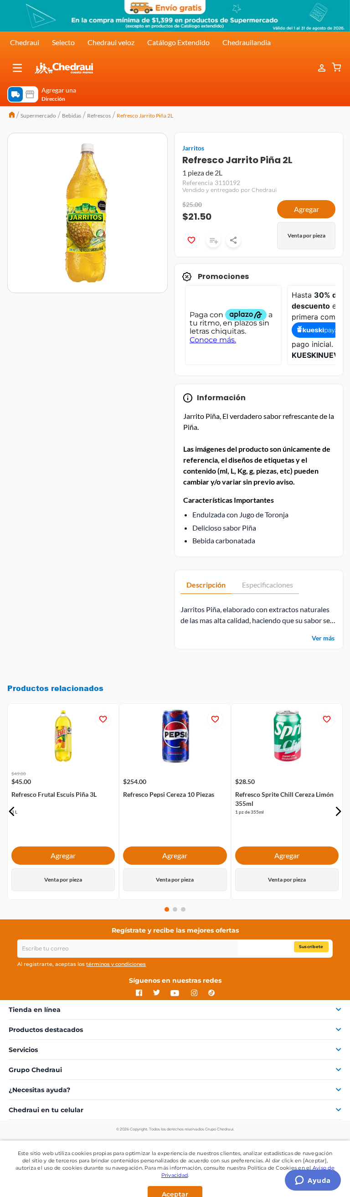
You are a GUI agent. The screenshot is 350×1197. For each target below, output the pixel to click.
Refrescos (99, 115)
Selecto (63, 42)
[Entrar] (317, 68)
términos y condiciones (116, 964)
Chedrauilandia (246, 42)
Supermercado (38, 115)
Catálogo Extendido (178, 42)
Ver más (323, 638)
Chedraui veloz (111, 42)
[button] (17, 68)
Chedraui (24, 42)
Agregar (306, 209)
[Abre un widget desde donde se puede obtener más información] (313, 1181)
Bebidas (71, 115)
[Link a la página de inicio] (11, 116)
